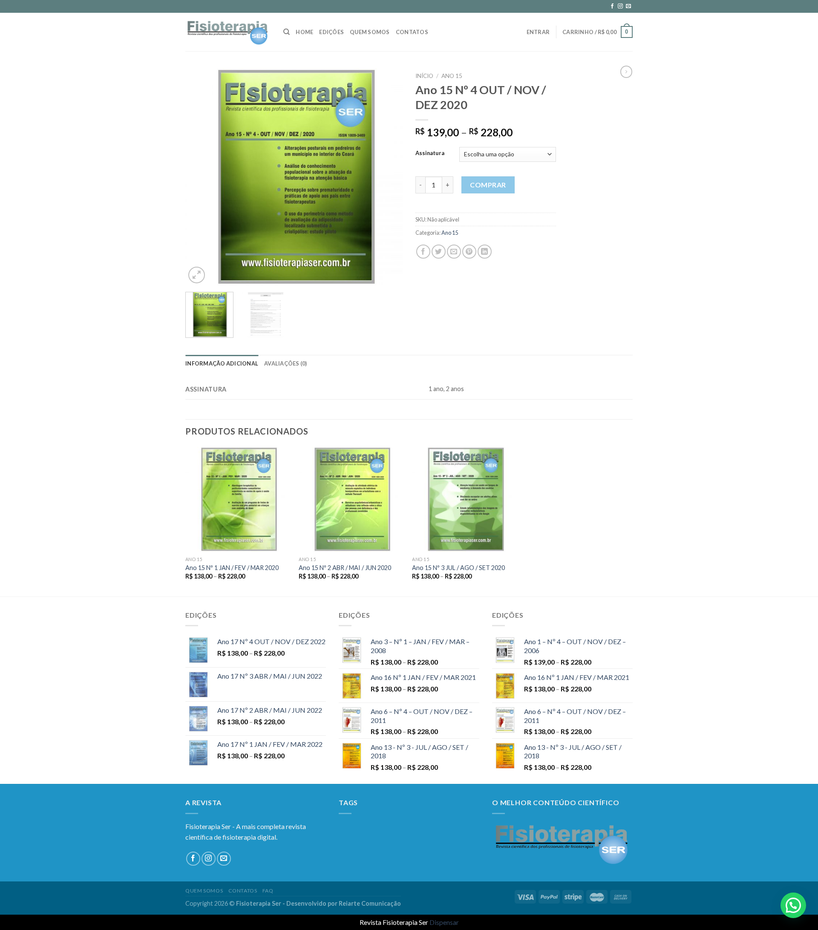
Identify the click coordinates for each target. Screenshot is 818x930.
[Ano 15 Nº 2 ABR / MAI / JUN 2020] (351, 499)
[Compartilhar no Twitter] (439, 252)
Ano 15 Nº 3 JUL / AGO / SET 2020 (458, 567)
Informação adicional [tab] (221, 363)
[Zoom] (196, 275)
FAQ (268, 890)
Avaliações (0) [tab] (285, 363)
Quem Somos (370, 32)
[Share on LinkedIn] (485, 252)
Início (424, 75)
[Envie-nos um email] (628, 6)
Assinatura (429, 153)
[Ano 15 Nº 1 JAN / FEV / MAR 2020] (238, 499)
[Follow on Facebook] (612, 6)
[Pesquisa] (286, 32)
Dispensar (444, 922)
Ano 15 (451, 75)
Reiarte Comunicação (370, 903)
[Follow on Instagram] (620, 6)
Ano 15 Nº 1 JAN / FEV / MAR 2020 (232, 567)
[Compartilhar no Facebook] (423, 252)
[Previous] (200, 177)
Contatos (412, 32)
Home (304, 32)
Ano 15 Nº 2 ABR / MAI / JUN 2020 (345, 567)
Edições (331, 32)
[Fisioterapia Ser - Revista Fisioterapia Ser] (228, 32)
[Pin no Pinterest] (469, 252)
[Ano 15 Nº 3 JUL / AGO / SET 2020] (464, 499)
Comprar (488, 185)
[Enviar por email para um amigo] (454, 252)
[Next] (387, 177)
